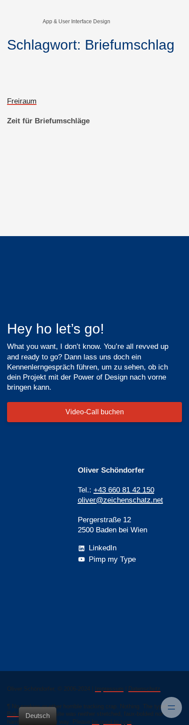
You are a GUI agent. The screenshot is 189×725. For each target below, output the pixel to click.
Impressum (109, 689)
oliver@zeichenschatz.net (120, 500)
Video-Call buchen (94, 412)
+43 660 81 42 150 (124, 490)
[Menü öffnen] (171, 707)
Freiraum (21, 101)
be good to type (111, 721)
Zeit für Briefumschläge (48, 121)
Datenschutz (144, 689)
